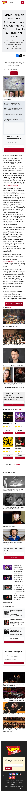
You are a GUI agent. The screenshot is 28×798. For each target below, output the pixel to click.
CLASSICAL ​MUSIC (11, 3)
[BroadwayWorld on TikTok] (20, 774)
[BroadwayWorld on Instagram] (13, 774)
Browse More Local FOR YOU (14, 387)
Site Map (20, 782)
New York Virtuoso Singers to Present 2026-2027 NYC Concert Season (13, 109)
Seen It (8, 430)
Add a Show (14, 641)
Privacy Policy (20, 788)
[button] (22, 2)
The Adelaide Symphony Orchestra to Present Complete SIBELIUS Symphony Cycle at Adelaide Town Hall (13, 119)
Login (19, 2)
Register (15, 2)
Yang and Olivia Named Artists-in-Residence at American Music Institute (13, 113)
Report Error (14, 784)
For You (9, 307)
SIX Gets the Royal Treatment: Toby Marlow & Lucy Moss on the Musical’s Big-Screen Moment (19, 569)
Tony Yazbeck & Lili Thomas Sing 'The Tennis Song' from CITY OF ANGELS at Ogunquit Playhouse (19, 589)
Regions (15, 782)
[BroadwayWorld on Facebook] (10, 774)
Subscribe (14, 557)
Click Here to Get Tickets (14, 304)
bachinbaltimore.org (12, 186)
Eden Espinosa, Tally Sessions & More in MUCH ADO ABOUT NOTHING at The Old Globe (18, 579)
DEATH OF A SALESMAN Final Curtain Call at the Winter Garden (19, 597)
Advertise (7, 780)
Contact (17, 780)
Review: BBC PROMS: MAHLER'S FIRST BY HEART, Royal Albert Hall (13, 684)
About (12, 780)
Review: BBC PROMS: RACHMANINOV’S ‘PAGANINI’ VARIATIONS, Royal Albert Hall (13, 699)
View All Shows (14, 638)
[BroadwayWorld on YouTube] (13, 777)
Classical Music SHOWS (9, 606)
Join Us (21, 780)
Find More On (13, 464)
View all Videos (7, 602)
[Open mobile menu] (26, 2)
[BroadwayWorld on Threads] (10, 777)
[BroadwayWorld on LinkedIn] (17, 774)
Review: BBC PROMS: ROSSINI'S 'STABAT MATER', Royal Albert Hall (14, 714)
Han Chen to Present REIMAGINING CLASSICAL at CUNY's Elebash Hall (12, 104)
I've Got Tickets (8, 433)
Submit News (9, 782)
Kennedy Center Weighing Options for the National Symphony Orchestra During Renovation (14, 730)
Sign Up (14, 73)
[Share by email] (24, 55)
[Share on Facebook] (17, 55)
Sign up (14, 663)
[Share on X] (20, 55)
